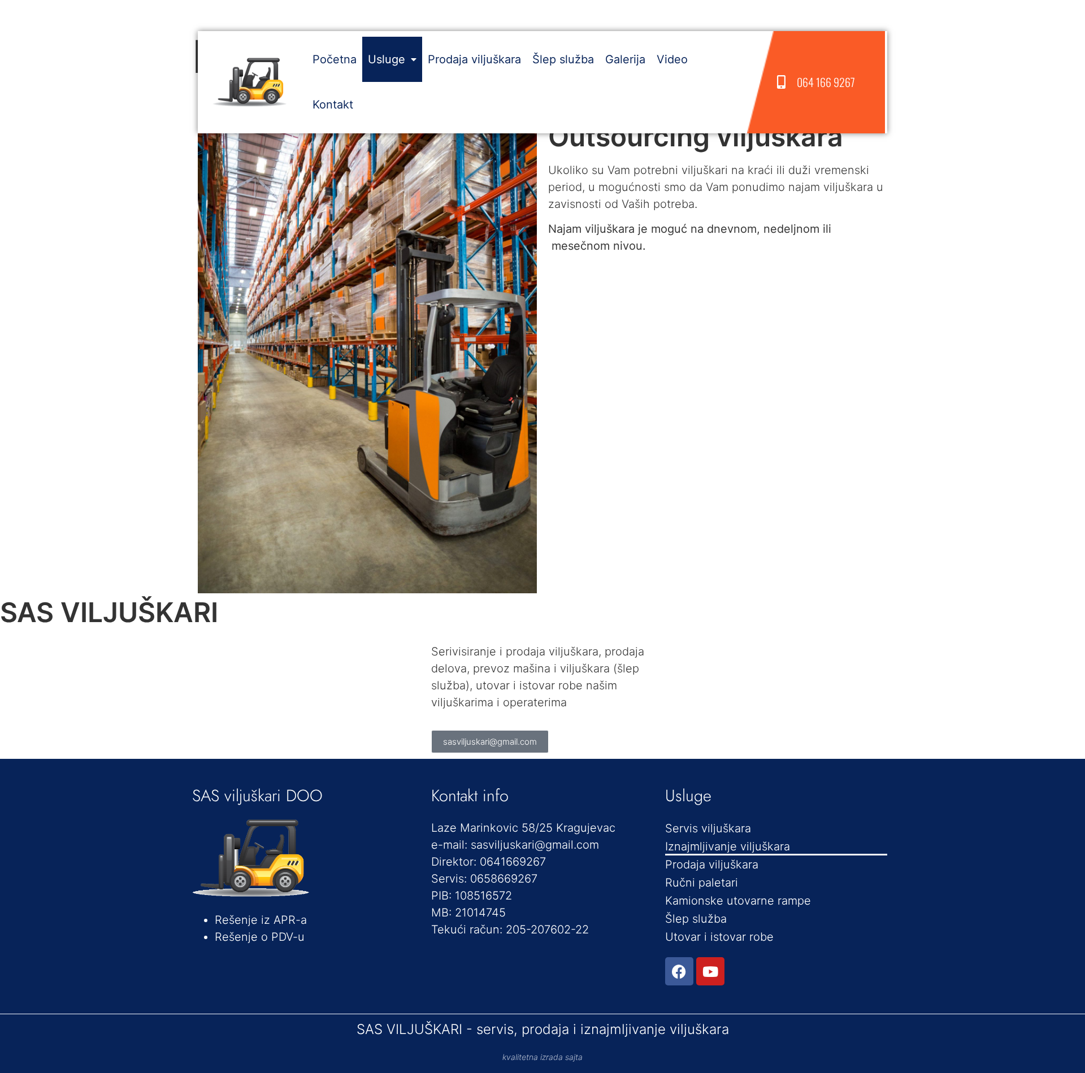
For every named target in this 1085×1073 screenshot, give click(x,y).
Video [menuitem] (672, 59)
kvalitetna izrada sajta (542, 1057)
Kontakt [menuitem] (333, 104)
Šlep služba (696, 919)
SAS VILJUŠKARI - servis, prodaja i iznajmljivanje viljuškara (543, 1029)
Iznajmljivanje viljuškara (727, 846)
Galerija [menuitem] (625, 59)
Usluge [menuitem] (386, 59)
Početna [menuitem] (335, 59)
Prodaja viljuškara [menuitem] (474, 59)
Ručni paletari (701, 882)
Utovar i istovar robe (719, 937)
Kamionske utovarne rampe (738, 900)
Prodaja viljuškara (711, 864)
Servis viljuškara (708, 828)
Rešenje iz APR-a (261, 920)
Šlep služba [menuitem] (563, 59)
